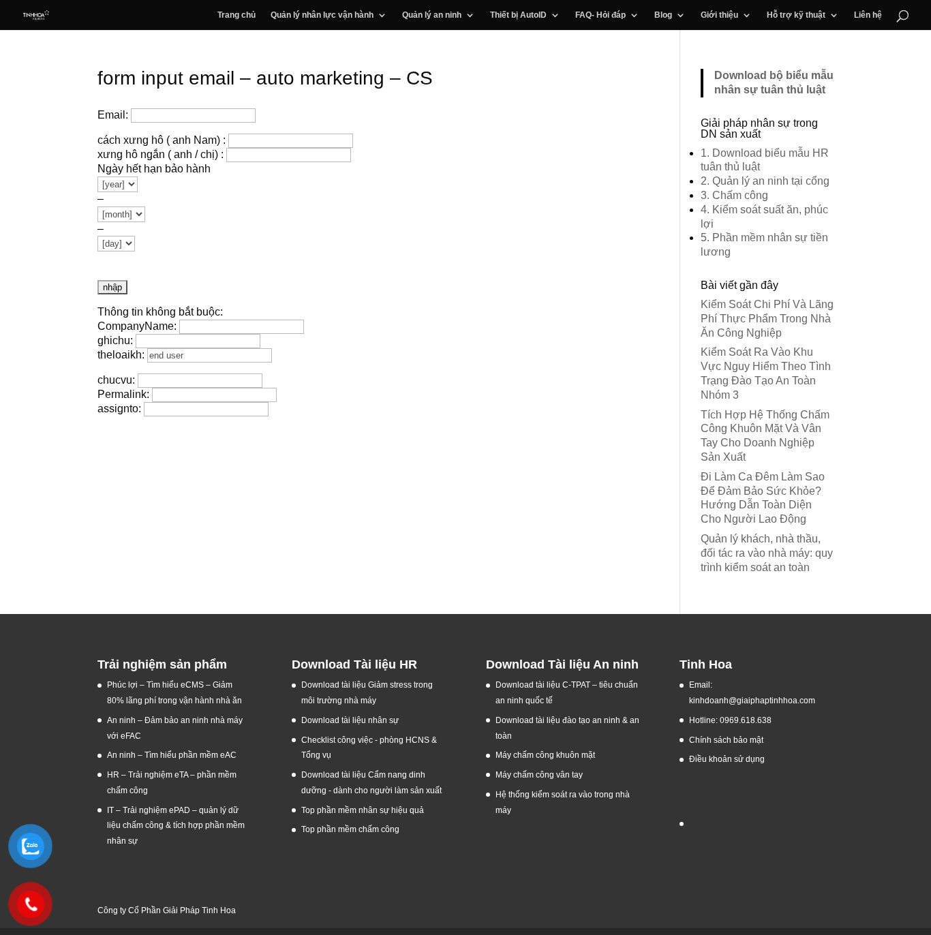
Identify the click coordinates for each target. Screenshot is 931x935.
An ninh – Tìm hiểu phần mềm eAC (173, 755)
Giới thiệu (719, 15)
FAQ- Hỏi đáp (600, 15)
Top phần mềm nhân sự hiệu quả (362, 810)
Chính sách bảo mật (726, 740)
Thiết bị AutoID (518, 15)
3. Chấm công (734, 195)
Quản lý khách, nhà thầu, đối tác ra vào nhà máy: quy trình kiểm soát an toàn (767, 553)
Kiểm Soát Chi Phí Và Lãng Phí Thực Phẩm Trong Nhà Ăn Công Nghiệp (767, 318)
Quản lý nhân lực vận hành (322, 15)
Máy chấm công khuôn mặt (545, 755)
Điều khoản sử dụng (727, 759)
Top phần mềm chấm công (350, 829)
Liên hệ (868, 15)
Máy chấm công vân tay (539, 775)
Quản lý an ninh (431, 15)
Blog (663, 15)
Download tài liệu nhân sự (350, 720)
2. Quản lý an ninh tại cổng (765, 181)
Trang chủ (236, 15)
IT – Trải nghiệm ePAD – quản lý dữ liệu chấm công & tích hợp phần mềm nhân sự (176, 826)
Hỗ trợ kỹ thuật (796, 15)
